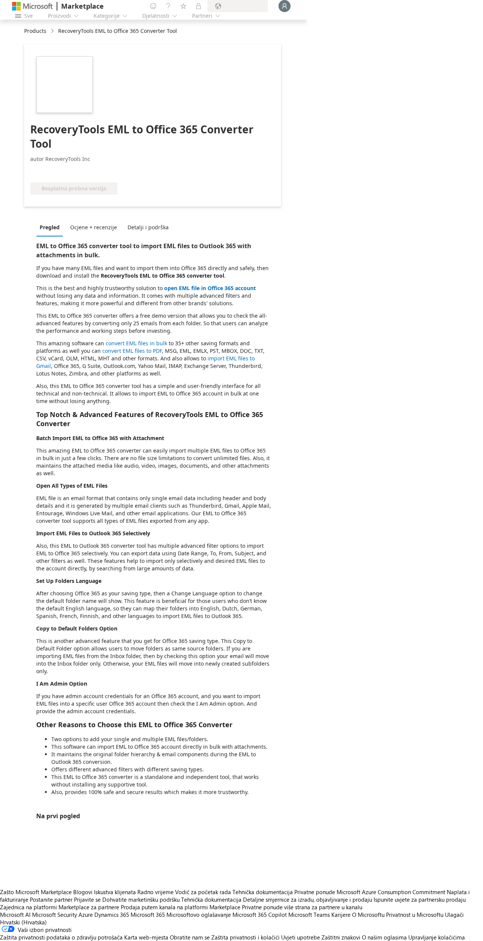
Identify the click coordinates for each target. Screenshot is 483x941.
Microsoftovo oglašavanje (198, 914)
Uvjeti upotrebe (300, 937)
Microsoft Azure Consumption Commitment (392, 892)
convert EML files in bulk (136, 343)
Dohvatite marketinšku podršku (141, 899)
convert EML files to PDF (132, 350)
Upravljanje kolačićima (436, 937)
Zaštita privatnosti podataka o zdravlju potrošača (61, 937)
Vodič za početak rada (203, 892)
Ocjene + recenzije (93, 227)
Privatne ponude (314, 892)
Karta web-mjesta (146, 937)
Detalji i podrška (148, 227)
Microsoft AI (15, 914)
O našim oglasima (384, 937)
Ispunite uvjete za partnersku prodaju (420, 899)
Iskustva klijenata (115, 892)
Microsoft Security (54, 914)
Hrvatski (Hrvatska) (23, 922)
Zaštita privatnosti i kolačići (245, 937)
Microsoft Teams (309, 914)
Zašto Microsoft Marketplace (36, 892)
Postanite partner (51, 899)
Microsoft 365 (148, 914)
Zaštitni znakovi (340, 937)
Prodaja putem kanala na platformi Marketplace (180, 907)
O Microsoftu (368, 914)
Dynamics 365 (111, 914)
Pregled (50, 227)
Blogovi (82, 892)
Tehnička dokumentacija (262, 892)
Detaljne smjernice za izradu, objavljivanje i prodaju (307, 899)
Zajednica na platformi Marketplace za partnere (59, 907)
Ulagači (454, 914)
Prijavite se (87, 899)
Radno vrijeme (155, 892)
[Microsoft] (32, 6)
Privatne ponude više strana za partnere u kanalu (302, 907)
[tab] (51, 227)
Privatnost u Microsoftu (414, 914)
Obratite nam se (190, 937)
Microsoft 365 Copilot (259, 914)
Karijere (341, 914)
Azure (85, 914)
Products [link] (35, 30)
